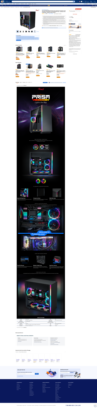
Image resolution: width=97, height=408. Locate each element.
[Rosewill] (37, 10)
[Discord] (78, 405)
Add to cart (28, 57)
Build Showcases (57, 398)
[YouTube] (75, 405)
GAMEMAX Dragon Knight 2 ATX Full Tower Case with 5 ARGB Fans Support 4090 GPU (20, 71)
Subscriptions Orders (32, 394)
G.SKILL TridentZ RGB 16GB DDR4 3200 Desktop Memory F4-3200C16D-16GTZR (50, 71)
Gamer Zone (43, 388)
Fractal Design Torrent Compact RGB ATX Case (51, 53)
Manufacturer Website (53, 340)
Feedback (25, 85)
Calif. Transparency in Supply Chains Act (42, 405)
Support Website (52, 343)
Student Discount (57, 396)
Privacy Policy (33, 405)
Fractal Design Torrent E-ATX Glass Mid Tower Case (30, 53)
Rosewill (69, 387)
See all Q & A (45, 82)
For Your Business (57, 386)
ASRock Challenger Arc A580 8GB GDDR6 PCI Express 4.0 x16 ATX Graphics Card (61, 71)
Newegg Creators (57, 389)
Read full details (19, 341)
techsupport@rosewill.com (57, 342)
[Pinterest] (73, 405)
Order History (31, 386)
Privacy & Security (18, 388)
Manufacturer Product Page (54, 339)
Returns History (31, 387)
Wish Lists (31, 389)
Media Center (43, 386)
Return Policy (18, 387)
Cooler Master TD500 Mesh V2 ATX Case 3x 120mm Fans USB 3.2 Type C (40, 54)
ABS (68, 386)
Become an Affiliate (57, 388)
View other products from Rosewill (54, 344)
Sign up (37, 373)
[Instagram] (70, 405)
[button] (8, 1)
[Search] (74, 1)
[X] (69, 405)
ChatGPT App (56, 395)
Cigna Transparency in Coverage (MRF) (51, 405)
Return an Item (18, 386)
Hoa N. (70, 52)
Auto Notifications (31, 395)
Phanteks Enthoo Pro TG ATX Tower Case (40, 71)
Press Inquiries (44, 389)
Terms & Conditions (29, 405)
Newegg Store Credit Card (58, 397)
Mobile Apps (56, 394)
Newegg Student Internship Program (46, 387)
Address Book (31, 388)
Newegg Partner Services (58, 387)
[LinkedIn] (72, 405)
